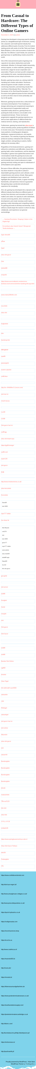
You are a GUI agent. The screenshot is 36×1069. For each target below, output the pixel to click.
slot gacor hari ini (6, 721)
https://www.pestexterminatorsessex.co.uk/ (15, 996)
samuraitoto (5, 550)
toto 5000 (5, 506)
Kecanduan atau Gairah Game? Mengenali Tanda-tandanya (16, 227)
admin (18, 35)
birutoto (3, 674)
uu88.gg (4, 432)
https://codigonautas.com (9, 921)
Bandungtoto (5, 761)
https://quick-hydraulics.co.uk (10, 912)
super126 (4, 458)
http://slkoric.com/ (6, 1023)
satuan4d (4, 754)
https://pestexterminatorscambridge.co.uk (14, 1014)
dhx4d (3, 788)
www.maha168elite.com (9, 295)
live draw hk (5, 520)
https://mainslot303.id (8, 959)
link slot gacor (6, 568)
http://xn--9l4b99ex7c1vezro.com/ (12, 387)
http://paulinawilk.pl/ (7, 1051)
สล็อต (3, 241)
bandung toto (5, 340)
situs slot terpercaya (7, 438)
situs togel (28, 125)
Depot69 (4, 561)
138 (2, 701)
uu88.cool (4, 452)
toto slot (3, 808)
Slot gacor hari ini (7, 425)
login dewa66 (5, 234)
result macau (5, 401)
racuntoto (4, 306)
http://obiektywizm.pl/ (23, 1033)
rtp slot (4, 565)
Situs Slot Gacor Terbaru (9, 846)
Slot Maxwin (5, 527)
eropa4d (4, 275)
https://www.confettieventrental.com (12, 875)
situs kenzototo (6, 488)
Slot (2, 261)
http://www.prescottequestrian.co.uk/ (13, 903)
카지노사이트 (5, 821)
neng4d (3, 614)
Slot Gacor (4, 634)
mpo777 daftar (6, 513)
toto (2, 333)
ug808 (3, 668)
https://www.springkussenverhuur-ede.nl (14, 839)
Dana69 (4, 502)
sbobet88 (4, 268)
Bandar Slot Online (7, 661)
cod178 (4, 531)
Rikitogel (4, 708)
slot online (4, 728)
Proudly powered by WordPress (16, 1062)
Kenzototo (4, 495)
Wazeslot (4, 734)
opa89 (3, 356)
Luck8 (3, 412)
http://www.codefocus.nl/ (9, 949)
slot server (4, 587)
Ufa (2, 866)
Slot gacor (4, 627)
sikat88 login (5, 557)
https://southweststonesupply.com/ (12, 1005)
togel (2, 248)
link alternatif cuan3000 (8, 688)
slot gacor (4, 349)
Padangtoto (5, 859)
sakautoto (4, 694)
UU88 (3, 418)
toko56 (3, 852)
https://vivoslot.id (6, 977)
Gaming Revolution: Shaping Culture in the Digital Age (17, 220)
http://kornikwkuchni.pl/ (8, 1033)
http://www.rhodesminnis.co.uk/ (11, 481)
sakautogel (4, 714)
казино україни (6, 369)
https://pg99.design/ (7, 445)
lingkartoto (4, 324)
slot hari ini (4, 394)
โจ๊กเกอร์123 (5, 801)
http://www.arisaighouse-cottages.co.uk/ (14, 894)
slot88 (3, 593)
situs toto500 (6, 553)
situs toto (4, 815)
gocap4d (4, 576)
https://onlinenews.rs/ (8, 1042)
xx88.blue (4, 376)
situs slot (4, 312)
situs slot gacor (6, 255)
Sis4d (3, 607)
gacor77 (4, 542)
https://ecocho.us (6, 940)
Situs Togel (4, 681)
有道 (2, 472)
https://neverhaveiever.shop (10, 931)
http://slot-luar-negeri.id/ (8, 884)
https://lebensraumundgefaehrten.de (13, 986)
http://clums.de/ (6, 968)
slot (3, 535)
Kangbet (4, 600)
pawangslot (5, 363)
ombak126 (4, 828)
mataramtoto (5, 794)
